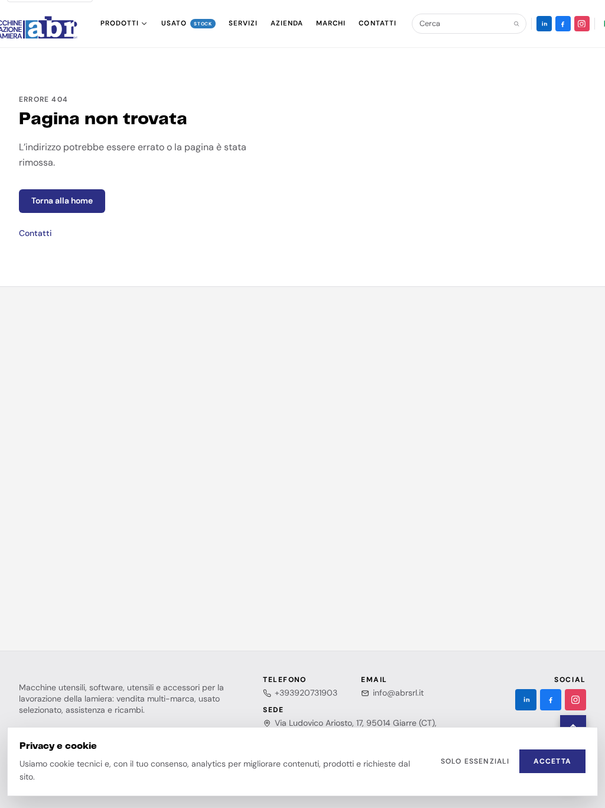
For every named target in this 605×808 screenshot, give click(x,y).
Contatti (35, 233)
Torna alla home (62, 200)
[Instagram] (582, 23)
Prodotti (119, 23)
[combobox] (463, 23)
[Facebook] (563, 23)
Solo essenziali (475, 761)
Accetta (552, 761)
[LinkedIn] (544, 23)
